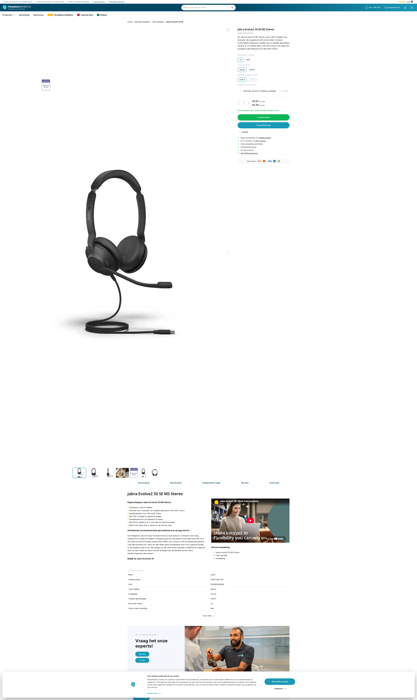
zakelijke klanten (265, 138)
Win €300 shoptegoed (117, 2)
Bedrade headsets (142, 22)
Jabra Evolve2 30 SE (174, 22)
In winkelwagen (263, 117)
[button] (264, 91)
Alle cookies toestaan (280, 682)
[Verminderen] (239, 103)
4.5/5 (408, 2)
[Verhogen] (248, 103)
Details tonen (152, 693)
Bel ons (142, 654)
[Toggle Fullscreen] (228, 29)
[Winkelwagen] (412, 7)
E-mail (142, 660)
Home (129, 22)
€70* (87, 2)
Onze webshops (99, 2)
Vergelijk (245, 132)
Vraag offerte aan (263, 125)
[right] (228, 251)
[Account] (405, 7)
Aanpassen (278, 688)
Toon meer (207, 616)
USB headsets (158, 22)
